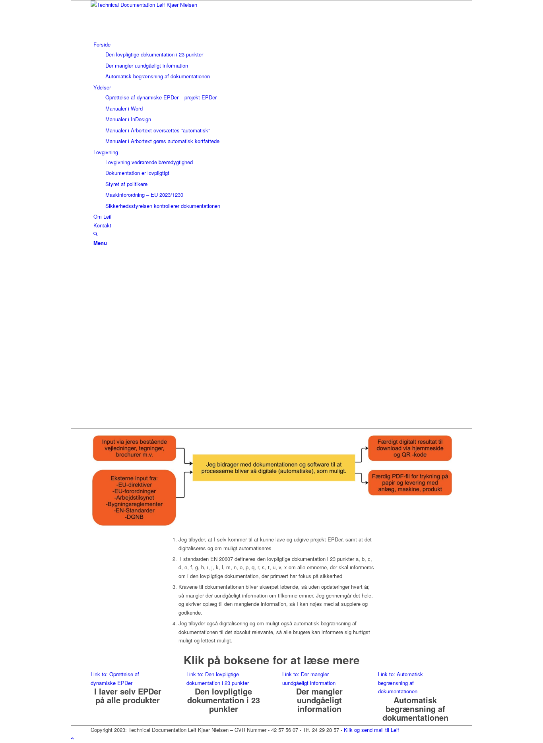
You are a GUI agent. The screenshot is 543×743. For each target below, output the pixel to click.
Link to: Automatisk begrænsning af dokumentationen (400, 682)
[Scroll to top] (72, 738)
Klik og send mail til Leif (371, 729)
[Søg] (95, 233)
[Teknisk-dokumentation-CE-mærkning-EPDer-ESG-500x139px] (150, 4)
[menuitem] (272, 60)
